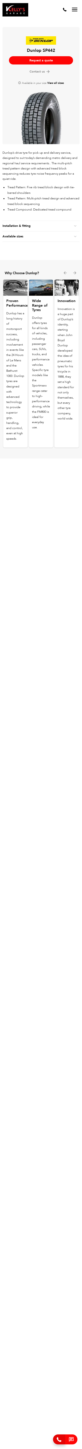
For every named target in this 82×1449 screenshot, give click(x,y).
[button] (71, 1439)
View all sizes (55, 83)
